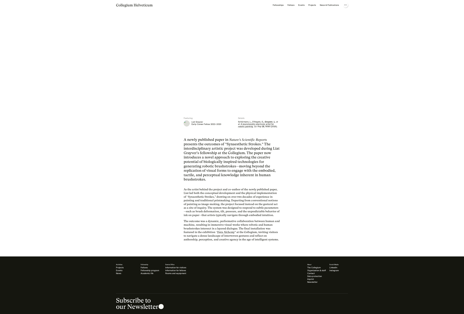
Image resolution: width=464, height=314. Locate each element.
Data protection (314, 276)
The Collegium (314, 268)
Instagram (334, 270)
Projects (120, 268)
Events (119, 270)
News (118, 273)
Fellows (144, 268)
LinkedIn (333, 268)
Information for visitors (175, 268)
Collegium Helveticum (134, 5)
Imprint (310, 279)
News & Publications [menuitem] (329, 5)
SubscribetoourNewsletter (137, 303)
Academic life (147, 273)
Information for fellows (175, 270)
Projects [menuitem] (312, 5)
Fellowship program (150, 270)
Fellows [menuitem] (290, 5)
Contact (311, 273)
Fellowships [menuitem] (278, 5)
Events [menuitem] (301, 5)
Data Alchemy (226, 232)
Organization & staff (316, 270)
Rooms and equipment (175, 273)
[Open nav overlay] (345, 4)
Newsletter (312, 282)
